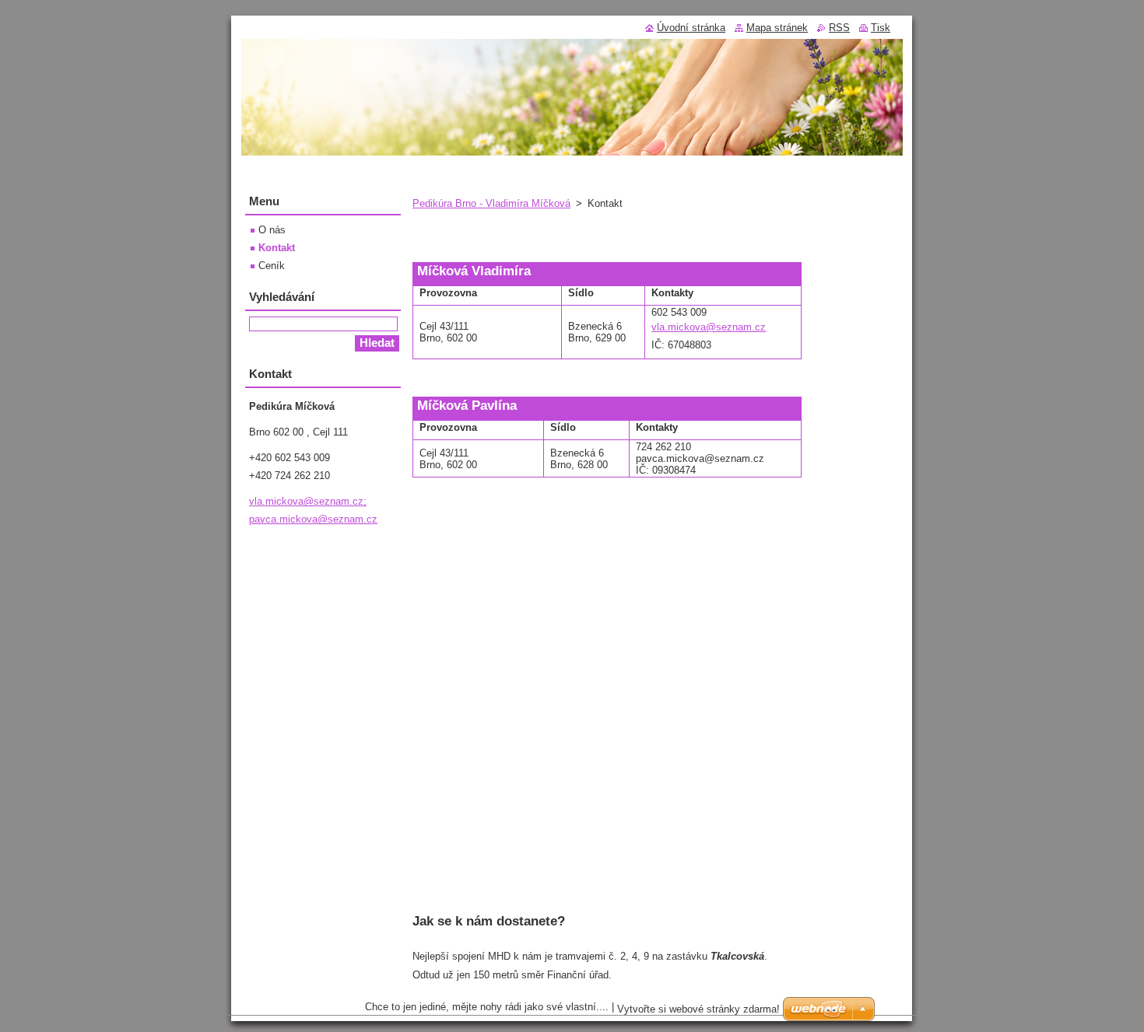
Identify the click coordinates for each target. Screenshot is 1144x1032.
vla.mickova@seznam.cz (708, 327)
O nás (272, 230)
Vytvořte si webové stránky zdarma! (698, 1009)
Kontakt (276, 248)
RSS (839, 27)
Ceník (271, 265)
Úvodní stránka (691, 27)
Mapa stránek (777, 27)
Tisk (880, 27)
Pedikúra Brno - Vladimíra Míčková (491, 203)
